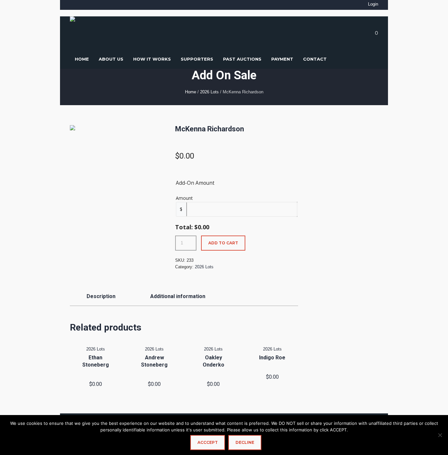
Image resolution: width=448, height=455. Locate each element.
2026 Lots (209, 91)
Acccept (207, 442)
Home (190, 91)
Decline (244, 442)
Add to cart (223, 242)
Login (373, 4)
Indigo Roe (272, 357)
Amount (184, 198)
